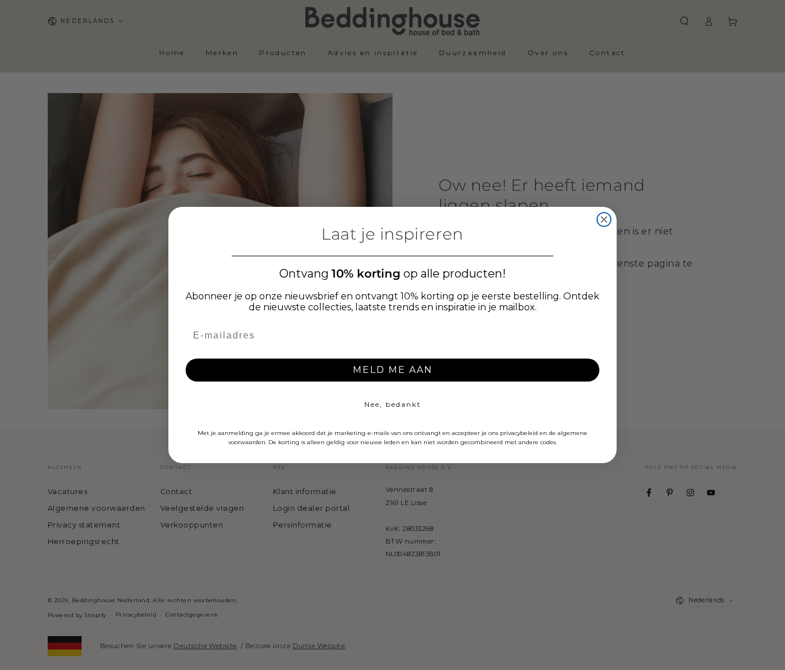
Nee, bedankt (392, 404)
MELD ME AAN (393, 369)
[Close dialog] (604, 219)
